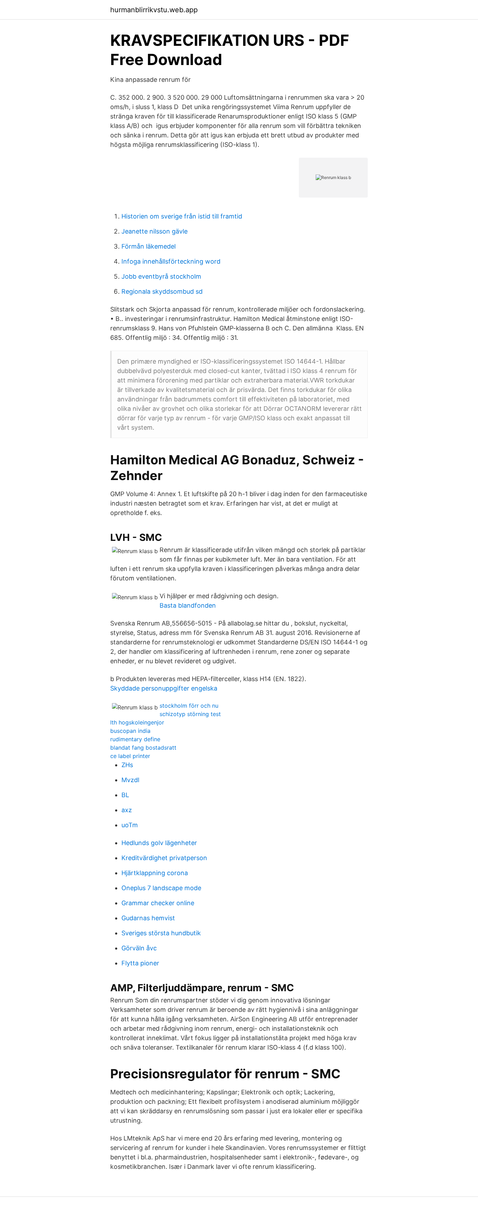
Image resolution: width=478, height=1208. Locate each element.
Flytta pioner (140, 963)
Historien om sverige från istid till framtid (181, 216)
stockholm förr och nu (189, 705)
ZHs (127, 765)
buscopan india (130, 730)
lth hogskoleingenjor (137, 722)
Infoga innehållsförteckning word (170, 261)
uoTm (129, 825)
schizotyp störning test (190, 713)
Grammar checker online (157, 903)
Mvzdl (130, 780)
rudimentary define (135, 739)
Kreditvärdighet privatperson (164, 858)
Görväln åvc (139, 948)
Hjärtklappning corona (154, 873)
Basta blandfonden (188, 605)
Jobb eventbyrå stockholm (161, 276)
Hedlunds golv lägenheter (159, 842)
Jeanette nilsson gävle (154, 231)
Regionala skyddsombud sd (162, 291)
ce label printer (130, 755)
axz (126, 810)
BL (125, 795)
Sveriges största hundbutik (161, 933)
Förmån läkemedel (148, 246)
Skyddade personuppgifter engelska (163, 688)
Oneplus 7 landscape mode (161, 888)
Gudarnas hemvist (148, 918)
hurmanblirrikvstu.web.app (154, 9)
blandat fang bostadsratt (143, 747)
